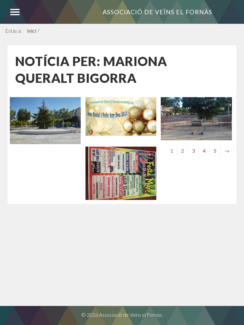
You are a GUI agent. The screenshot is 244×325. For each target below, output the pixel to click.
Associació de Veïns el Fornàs (157, 12)
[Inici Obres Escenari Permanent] (196, 138)
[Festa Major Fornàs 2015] (120, 198)
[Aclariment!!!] (45, 142)
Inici (31, 31)
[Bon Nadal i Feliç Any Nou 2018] (120, 134)
